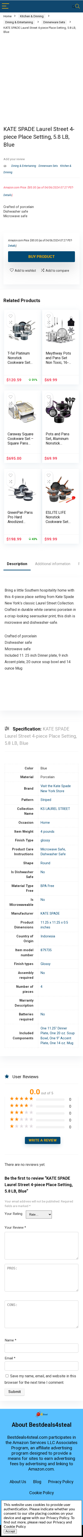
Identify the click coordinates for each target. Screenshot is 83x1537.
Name (10, 1340)
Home (7, 16)
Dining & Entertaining (19, 22)
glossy (45, 840)
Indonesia (48, 936)
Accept (10, 1531)
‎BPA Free (47, 886)
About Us (18, 1481)
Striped (46, 800)
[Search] (75, 6)
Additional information (52, 564)
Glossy (45, 964)
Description (17, 564)
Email (10, 1358)
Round (45, 863)
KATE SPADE (50, 914)
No (43, 900)
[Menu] (5, 6)
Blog (37, 1481)
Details (7, 195)
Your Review (15, 1227)
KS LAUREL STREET (55, 809)
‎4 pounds (47, 832)
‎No (43, 872)
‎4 (41, 987)
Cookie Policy (41, 1492)
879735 (46, 950)
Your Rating (13, 1214)
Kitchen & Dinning (32, 16)
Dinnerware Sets (54, 22)
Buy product (41, 256)
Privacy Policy (61, 1481)
